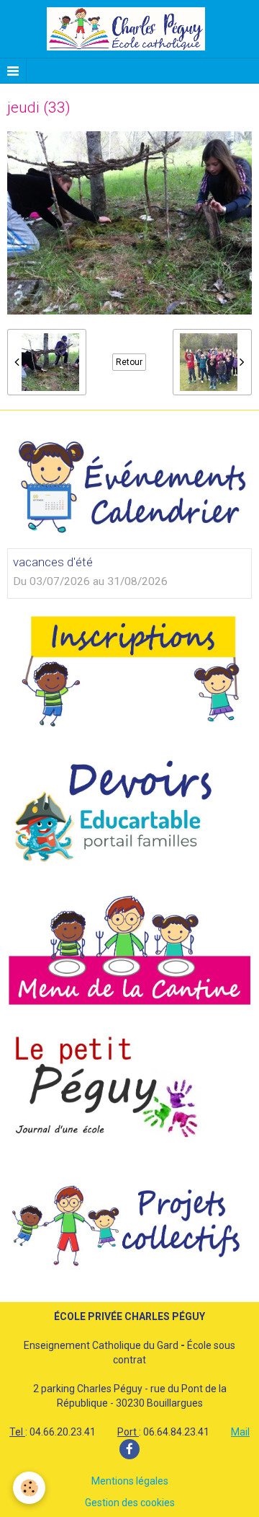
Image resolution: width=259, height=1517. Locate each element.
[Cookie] (29, 1488)
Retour (129, 362)
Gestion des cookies (130, 1502)
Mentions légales (129, 1481)
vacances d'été (53, 562)
